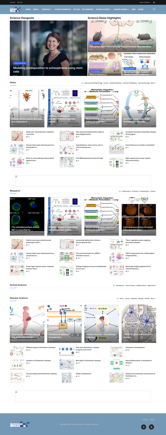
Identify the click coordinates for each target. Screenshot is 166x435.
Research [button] (46, 9)
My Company (87, 9)
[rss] (151, 427)
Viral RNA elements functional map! (89, 158)
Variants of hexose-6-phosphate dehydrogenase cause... (62, 119)
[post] (48, 50)
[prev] (14, 50)
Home (28, 9)
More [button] (153, 83)
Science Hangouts (63, 9)
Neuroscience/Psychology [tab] (93, 83)
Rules (152, 419)
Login (141, 2)
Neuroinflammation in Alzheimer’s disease (139, 362)
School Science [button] (103, 9)
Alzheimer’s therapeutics (135, 347)
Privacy (145, 419)
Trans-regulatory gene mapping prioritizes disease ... (138, 241)
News (35, 9)
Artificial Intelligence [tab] (130, 83)
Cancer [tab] (105, 83)
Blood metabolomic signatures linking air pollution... (101, 120)
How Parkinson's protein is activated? (140, 145)
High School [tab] (151, 285)
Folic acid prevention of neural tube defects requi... (138, 228)
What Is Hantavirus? (98, 74)
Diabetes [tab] (134, 298)
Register (147, 2)
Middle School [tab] (141, 285)
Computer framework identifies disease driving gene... (141, 133)
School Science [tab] (130, 285)
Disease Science (120, 9)
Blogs (140, 9)
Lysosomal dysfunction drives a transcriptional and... (88, 241)
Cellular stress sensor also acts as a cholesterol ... (27, 120)
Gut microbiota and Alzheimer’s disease (41, 374)
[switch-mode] (154, 2)
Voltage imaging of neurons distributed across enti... (91, 267)
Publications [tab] (126, 191)
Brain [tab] (122, 298)
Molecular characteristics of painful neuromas (40, 133)
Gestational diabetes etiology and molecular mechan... (26, 335)
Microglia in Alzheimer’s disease (88, 360)
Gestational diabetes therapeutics (59, 335)
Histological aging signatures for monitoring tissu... (138, 267)
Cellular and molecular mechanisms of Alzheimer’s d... (140, 375)
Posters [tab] (153, 191)
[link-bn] (83, 181)
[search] (154, 9)
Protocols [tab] (135, 191)
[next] (84, 50)
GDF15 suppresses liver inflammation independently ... (140, 254)
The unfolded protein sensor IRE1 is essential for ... (25, 228)
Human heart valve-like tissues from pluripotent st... (40, 146)
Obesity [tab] (140, 298)
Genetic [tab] (147, 298)
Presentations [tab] (144, 191)
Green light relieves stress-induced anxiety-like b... (40, 267)
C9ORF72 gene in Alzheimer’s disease (137, 335)
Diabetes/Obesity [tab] (115, 83)
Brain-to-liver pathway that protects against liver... (40, 159)
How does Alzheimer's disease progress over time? (87, 348)
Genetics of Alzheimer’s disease (38, 360)
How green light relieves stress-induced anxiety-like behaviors (120, 46)
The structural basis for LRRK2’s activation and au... (88, 254)
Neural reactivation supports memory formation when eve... (137, 73)
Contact (12, 2)
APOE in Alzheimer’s (83, 374)
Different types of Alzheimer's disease (40, 347)
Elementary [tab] (120, 285)
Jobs (134, 9)
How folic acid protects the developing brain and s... (136, 120)
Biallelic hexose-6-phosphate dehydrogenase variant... (63, 228)
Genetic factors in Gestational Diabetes (100, 335)
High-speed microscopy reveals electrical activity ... (138, 159)
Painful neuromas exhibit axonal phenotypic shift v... (38, 241)
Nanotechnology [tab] (144, 83)
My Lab (19, 2)
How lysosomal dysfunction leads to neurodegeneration (90, 133)
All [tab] (82, 83)
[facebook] (143, 427)
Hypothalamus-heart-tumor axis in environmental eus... (89, 146)
